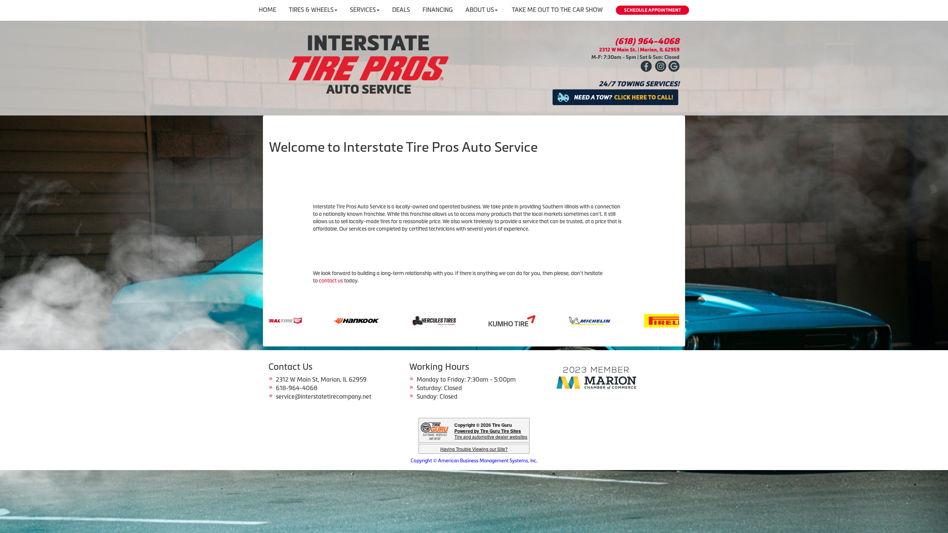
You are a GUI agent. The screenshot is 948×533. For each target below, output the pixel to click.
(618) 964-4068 (647, 41)
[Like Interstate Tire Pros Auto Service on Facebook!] (646, 66)
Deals (401, 9)
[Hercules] (310, 320)
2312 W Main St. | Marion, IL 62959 (639, 50)
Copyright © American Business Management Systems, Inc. (474, 460)
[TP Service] (621, 320)
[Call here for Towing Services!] (615, 96)
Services (363, 9)
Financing (438, 9)
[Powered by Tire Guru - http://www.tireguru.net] (434, 430)
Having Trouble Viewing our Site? (474, 449)
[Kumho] (388, 320)
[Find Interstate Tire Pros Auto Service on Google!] (674, 66)
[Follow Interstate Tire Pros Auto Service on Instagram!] (660, 66)
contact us (331, 281)
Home (267, 9)
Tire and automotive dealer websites (490, 434)
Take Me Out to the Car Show (557, 9)
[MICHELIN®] (466, 320)
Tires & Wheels (311, 9)
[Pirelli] (544, 320)
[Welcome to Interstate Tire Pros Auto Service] (368, 64)
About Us (479, 9)
